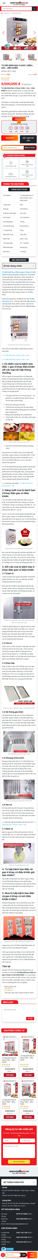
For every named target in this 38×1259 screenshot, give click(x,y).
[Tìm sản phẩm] (34, 9)
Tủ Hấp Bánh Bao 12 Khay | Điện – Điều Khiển (27, 1058)
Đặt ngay (10, 1075)
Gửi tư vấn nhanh (19, 1162)
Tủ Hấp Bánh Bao (16, 13)
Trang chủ (6, 13)
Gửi (23, 1255)
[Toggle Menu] (4, 3)
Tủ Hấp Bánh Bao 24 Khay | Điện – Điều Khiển (9, 1060)
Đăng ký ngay (30, 147)
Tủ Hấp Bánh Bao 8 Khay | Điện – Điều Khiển (27, 1102)
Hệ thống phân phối (13, 1182)
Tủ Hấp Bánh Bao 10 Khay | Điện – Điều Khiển (9, 1102)
